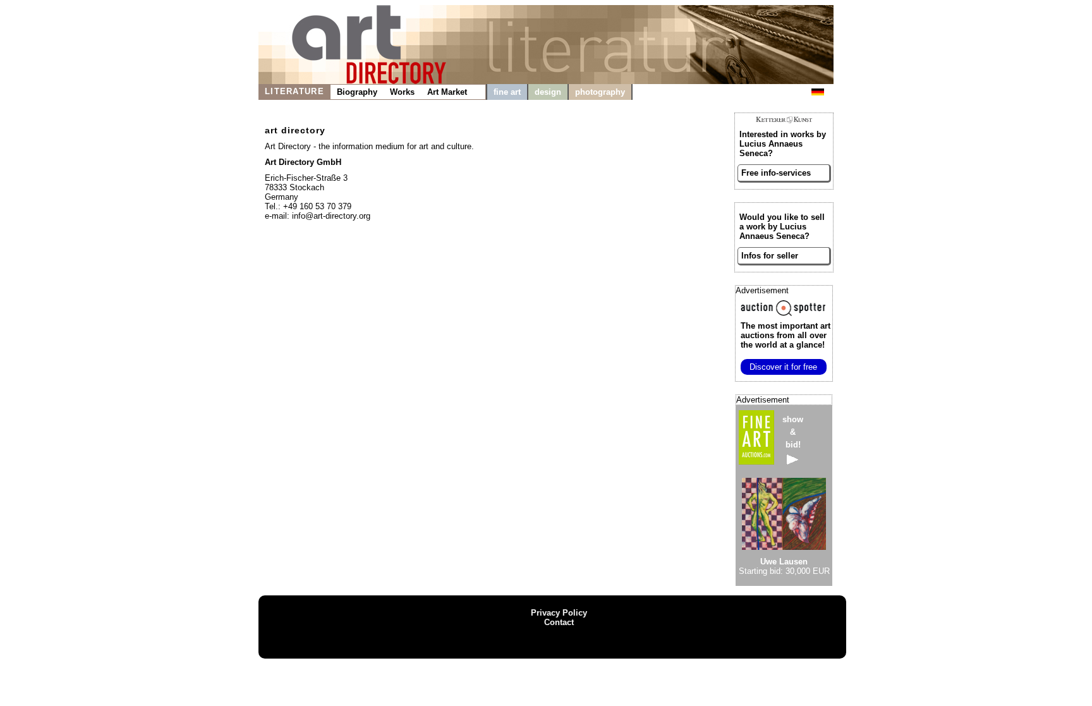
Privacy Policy (559, 613)
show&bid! (792, 432)
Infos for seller (769, 255)
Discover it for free (783, 367)
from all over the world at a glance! (785, 335)
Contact (559, 622)
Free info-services (776, 173)
